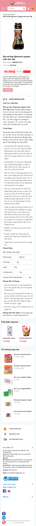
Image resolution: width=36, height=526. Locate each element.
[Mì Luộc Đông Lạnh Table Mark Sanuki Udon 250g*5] (8, 415)
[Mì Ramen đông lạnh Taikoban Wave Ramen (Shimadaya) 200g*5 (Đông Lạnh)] (8, 404)
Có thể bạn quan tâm (10, 350)
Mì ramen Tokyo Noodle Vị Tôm (24, 354)
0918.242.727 (12, 470)
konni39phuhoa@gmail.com (16, 473)
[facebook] (5, 491)
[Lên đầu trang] (33, 523)
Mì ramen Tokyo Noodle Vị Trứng (24, 366)
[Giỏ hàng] (33, 8)
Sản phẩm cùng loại (10, 322)
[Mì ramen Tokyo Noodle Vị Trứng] (8, 369)
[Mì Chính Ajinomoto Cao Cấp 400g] (26, 330)
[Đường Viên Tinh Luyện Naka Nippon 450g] (10, 330)
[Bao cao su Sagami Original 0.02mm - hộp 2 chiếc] (8, 381)
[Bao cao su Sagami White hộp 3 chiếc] (8, 392)
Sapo (22, 522)
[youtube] (9, 491)
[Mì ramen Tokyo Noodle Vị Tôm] (8, 358)
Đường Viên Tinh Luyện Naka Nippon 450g (16, 338)
